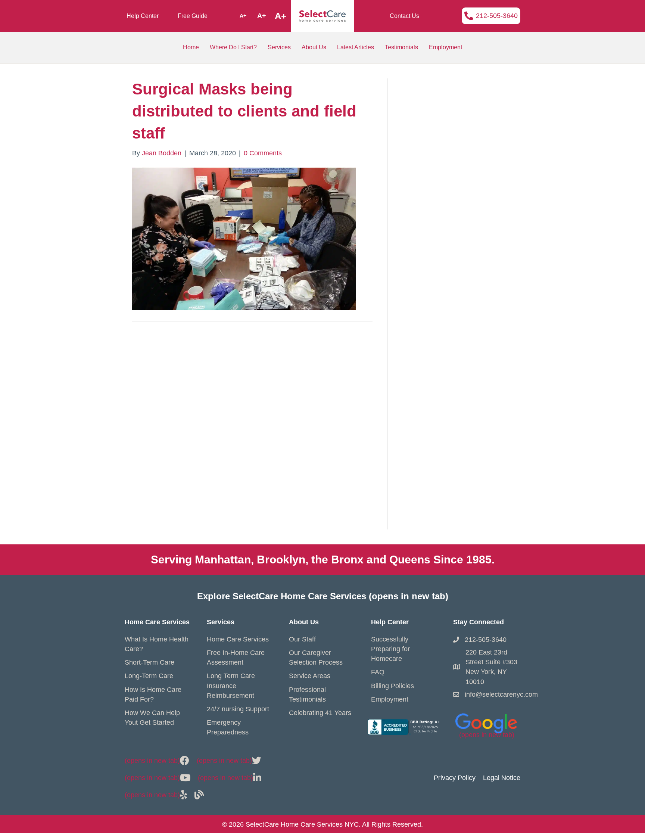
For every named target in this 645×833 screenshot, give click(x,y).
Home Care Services (238, 639)
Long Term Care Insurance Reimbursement (231, 685)
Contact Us (404, 16)
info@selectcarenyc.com (501, 694)
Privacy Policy (455, 777)
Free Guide (193, 16)
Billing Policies (392, 686)
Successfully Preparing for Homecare (390, 648)
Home (191, 47)
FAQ (377, 672)
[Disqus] (252, 433)
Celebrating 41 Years (320, 713)
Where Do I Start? (233, 47)
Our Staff (302, 639)
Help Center (143, 16)
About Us (314, 47)
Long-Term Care (149, 676)
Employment (445, 47)
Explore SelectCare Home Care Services (322, 596)
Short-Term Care (149, 662)
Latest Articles (355, 47)
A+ (243, 16)
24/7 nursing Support (238, 709)
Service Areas (309, 676)
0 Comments (263, 153)
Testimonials (401, 47)
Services (279, 47)
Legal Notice (501, 777)
